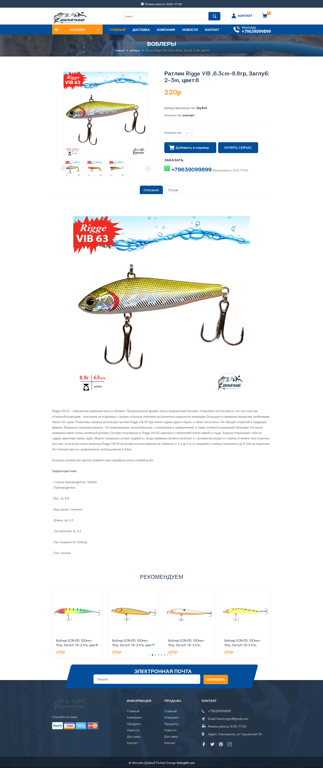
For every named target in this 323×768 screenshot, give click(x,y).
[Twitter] (212, 744)
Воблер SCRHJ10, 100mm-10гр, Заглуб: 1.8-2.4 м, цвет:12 (186, 644)
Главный (133, 711)
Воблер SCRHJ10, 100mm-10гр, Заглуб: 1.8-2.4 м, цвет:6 (77, 642)
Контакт (132, 742)
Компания (134, 717)
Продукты (134, 723)
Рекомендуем (161, 576)
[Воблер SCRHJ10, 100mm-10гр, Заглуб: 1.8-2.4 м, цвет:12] (189, 611)
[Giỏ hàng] (264, 17)
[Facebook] (204, 744)
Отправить (215, 679)
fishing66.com (186, 762)
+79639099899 (256, 31)
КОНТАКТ (245, 15)
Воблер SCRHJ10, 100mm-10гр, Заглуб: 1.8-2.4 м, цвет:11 (133, 642)
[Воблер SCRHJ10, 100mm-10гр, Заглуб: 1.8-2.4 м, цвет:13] (246, 611)
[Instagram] (229, 744)
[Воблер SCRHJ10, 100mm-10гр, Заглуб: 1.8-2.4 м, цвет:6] (77, 611)
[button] (152, 655)
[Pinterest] (221, 744)
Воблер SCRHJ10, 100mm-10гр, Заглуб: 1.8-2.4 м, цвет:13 (242, 644)
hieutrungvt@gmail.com (232, 718)
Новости (133, 730)
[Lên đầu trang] (315, 748)
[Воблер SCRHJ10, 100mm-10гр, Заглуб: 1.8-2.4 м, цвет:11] (133, 611)
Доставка (133, 736)
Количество (173, 132)
